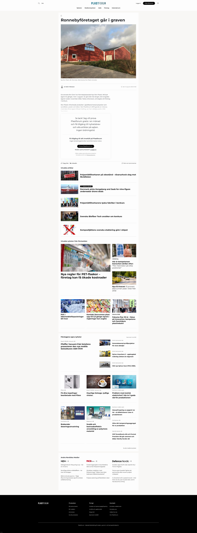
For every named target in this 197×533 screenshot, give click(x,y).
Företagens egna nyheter (71, 337)
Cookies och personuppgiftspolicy (98, 506)
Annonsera (71, 512)
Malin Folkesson (70, 86)
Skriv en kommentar (130, 163)
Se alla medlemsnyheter (129, 448)
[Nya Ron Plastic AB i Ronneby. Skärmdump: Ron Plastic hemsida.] (98, 51)
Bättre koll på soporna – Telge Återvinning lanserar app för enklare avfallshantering (72, 477)
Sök (43, 3)
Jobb (99, 8)
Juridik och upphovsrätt (95, 509)
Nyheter (79, 8)
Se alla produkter (73, 515)
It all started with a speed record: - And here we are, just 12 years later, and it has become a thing (124, 479)
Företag (106, 8)
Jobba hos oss (113, 512)
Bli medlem (72, 509)
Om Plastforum (114, 515)
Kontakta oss (113, 509)
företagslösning (91, 155)
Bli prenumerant (73, 506)
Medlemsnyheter (90, 8)
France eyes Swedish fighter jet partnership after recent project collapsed (122, 472)
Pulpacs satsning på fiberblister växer (98, 478)
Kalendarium (116, 8)
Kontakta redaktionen (115, 506)
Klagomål (91, 512)
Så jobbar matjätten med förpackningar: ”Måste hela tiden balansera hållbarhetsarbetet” (97, 472)
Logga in (93, 150)
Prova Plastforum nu (85, 146)
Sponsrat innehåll (93, 515)
